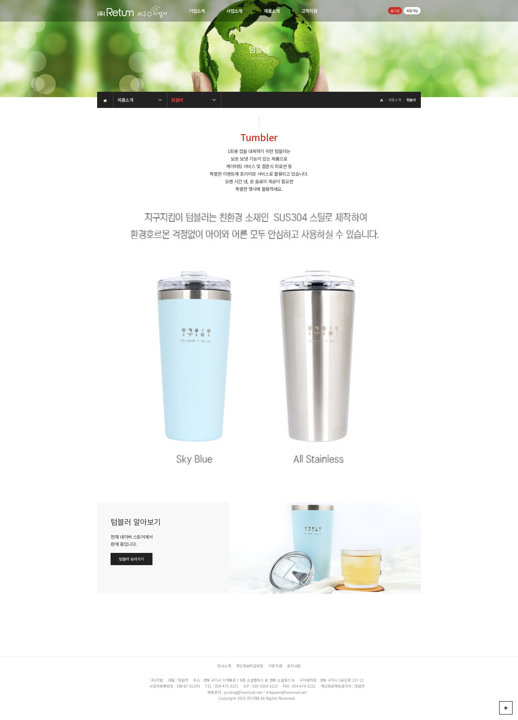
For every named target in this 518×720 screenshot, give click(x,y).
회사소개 (224, 665)
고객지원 (309, 11)
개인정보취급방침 (249, 665)
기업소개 (197, 11)
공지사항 (294, 665)
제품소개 (272, 11)
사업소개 (234, 11)
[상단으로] (506, 708)
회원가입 (412, 10)
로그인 (395, 10)
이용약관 (275, 665)
